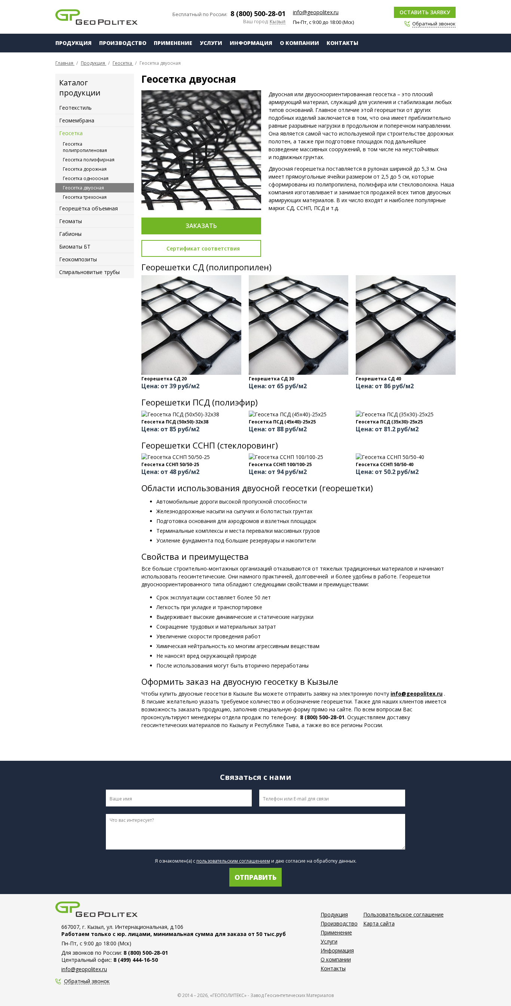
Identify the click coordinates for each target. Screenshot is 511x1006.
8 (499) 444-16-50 (135, 959)
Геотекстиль (75, 107)
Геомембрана (76, 120)
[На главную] (96, 17)
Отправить (255, 877)
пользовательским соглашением (233, 861)
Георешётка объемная (88, 208)
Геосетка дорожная (85, 169)
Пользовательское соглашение (403, 914)
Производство (122, 42)
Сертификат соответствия (203, 248)
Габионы (70, 233)
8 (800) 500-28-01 (257, 13)
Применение (173, 42)
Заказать (201, 226)
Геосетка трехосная (85, 197)
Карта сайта (379, 923)
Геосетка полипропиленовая (85, 147)
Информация (251, 42)
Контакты (342, 42)
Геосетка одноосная (85, 178)
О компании (299, 42)
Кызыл (277, 21)
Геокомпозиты (78, 259)
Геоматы (70, 221)
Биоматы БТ (75, 246)
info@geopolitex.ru (316, 12)
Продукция (73, 42)
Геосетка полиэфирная (88, 159)
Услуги (211, 42)
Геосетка (71, 133)
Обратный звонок (87, 981)
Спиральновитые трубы (89, 272)
